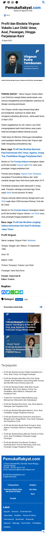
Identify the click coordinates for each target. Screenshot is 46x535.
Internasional (9, 519)
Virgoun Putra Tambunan (31, 174)
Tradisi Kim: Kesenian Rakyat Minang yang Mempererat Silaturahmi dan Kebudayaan (20, 399)
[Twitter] (4, 2)
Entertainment (26, 512)
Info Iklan (33, 489)
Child (3, 201)
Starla (8, 192)
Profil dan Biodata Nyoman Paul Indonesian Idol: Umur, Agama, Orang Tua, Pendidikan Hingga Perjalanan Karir (22, 152)
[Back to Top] (43, 532)
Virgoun (20, 165)
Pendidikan (37, 523)
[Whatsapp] (13, 2)
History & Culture (29, 515)
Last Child (35, 213)
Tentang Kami (13, 485)
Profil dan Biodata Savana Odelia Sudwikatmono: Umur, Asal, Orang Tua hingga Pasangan (23, 373)
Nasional (7, 523)
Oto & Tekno (26, 523)
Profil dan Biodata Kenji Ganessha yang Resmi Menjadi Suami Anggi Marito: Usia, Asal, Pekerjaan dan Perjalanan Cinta (24, 419)
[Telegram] (17, 2)
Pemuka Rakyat (21, 161)
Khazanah (30, 519)
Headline (17, 515)
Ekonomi (15, 512)
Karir (33, 494)
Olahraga (15, 523)
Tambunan (31, 240)
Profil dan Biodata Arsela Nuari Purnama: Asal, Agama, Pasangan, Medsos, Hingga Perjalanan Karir (22, 427)
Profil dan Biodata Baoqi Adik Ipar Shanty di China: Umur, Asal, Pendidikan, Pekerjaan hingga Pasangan (24, 436)
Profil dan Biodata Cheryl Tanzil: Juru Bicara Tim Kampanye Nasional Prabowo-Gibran (23, 349)
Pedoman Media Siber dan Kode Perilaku (13, 490)
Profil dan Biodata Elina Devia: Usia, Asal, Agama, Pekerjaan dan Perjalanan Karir (23, 405)
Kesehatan (20, 519)
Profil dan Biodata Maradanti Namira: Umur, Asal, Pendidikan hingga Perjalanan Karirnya (23, 411)
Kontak (13, 498)
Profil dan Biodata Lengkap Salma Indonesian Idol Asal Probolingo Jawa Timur (21, 225)
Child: (30, 165)
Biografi (7, 512)
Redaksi (33, 485)
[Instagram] (8, 2)
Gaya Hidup (8, 515)
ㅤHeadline (7, 527)
